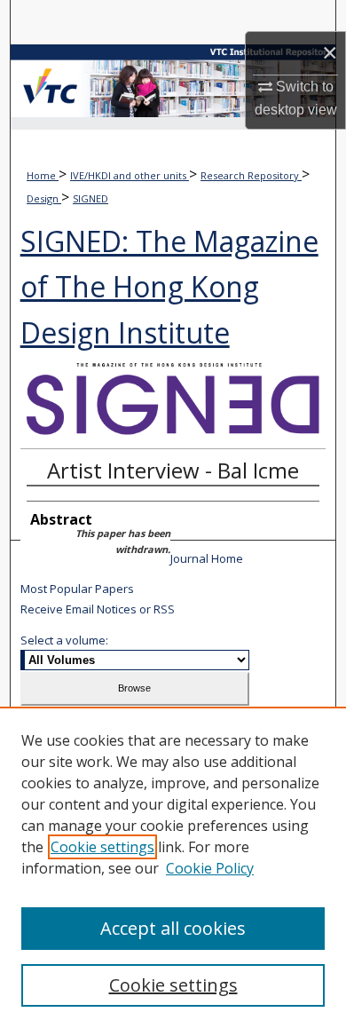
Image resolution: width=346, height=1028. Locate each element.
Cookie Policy (210, 868)
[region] (173, 867)
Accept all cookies (173, 928)
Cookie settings (102, 847)
